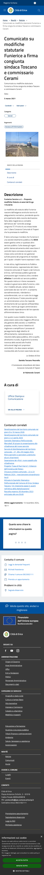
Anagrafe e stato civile (14, 695)
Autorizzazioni (11, 745)
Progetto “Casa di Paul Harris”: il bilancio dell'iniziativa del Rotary (20, 467)
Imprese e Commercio (14, 707)
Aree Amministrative (13, 665)
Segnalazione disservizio (15, 817)
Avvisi (7, 764)
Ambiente (9, 737)
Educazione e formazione (15, 726)
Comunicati (9, 760)
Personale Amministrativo (15, 680)
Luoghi (8, 774)
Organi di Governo (12, 661)
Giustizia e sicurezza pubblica (17, 729)
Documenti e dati (12, 684)
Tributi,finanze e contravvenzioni (18, 733)
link (10, 855)
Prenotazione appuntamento (16, 813)
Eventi (8, 778)
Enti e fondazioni (12, 673)
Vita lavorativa (11, 703)
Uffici (7, 669)
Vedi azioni (20, 105)
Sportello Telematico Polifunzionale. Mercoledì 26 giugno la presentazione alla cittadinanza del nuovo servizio (20, 443)
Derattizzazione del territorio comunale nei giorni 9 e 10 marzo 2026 (21, 430)
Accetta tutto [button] (22, 860)
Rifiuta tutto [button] (22, 866)
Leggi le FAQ (10, 821)
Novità (13, 20)
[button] (22, 870)
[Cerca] (39, 10)
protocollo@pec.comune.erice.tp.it (19, 799)
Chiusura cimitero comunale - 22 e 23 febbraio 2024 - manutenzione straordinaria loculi (21, 474)
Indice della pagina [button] (15, 165)
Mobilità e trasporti (13, 714)
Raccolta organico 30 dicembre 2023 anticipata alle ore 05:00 (18, 493)
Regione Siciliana (10, 2)
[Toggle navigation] (4, 10)
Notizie (22, 20)
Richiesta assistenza (13, 824)
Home (5, 20)
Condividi (8, 105)
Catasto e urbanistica (13, 710)
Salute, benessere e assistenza (17, 741)
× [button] (41, 837)
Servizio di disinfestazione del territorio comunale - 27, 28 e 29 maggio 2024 (19, 450)
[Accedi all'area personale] (35, 3)
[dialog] (22, 854)
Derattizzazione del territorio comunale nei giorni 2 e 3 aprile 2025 (21, 436)
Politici (8, 676)
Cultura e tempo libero (14, 699)
